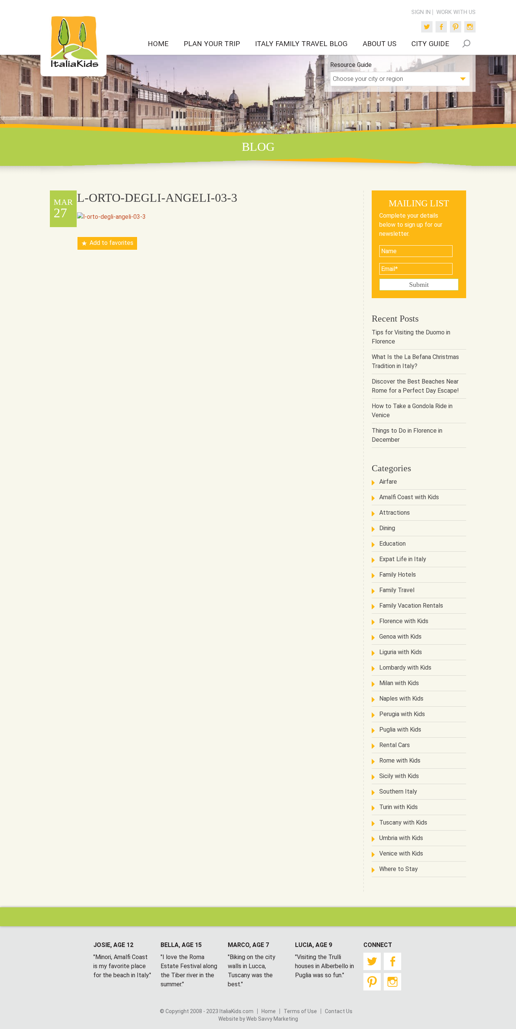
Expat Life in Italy (402, 559)
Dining (387, 528)
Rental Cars (394, 745)
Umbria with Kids (401, 838)
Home (268, 1011)
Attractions (394, 512)
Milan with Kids (399, 683)
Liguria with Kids (400, 652)
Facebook (441, 26)
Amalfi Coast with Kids (409, 497)
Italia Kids (73, 42)
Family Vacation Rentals (411, 605)
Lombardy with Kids (405, 667)
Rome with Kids (399, 760)
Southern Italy (398, 791)
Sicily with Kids (399, 776)
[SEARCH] (466, 43)
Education (392, 543)
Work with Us (456, 12)
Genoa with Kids (400, 636)
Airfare (388, 481)
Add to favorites (111, 243)
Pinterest (455, 26)
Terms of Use (300, 1011)
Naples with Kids (401, 698)
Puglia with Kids (400, 729)
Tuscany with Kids (403, 822)
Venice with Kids (401, 853)
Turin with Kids (398, 807)
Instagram (470, 26)
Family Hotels (397, 574)
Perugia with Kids (402, 714)
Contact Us (338, 1011)
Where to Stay (398, 869)
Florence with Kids (403, 621)
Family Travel (396, 590)
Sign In (421, 12)
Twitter (427, 26)
